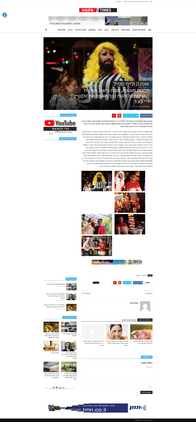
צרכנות (70, 30)
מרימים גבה (149, 293)
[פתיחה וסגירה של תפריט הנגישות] (4, 14)
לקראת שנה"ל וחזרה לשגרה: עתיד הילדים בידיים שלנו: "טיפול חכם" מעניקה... (55, 296)
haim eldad (145, 106)
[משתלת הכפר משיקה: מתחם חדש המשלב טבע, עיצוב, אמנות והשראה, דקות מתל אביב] (69, 367)
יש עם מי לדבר (86, 293)
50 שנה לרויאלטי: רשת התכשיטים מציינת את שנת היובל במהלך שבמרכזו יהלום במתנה (117, 343)
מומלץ (137, 275)
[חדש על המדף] (51, 346)
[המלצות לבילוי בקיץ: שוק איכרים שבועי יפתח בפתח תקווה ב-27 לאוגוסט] (71, 307)
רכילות (100, 30)
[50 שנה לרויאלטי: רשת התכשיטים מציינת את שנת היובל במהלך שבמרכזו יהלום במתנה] (117, 332)
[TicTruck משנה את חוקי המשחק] (71, 286)
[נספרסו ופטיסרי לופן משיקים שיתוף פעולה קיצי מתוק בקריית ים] (141, 332)
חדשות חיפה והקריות (139, 30)
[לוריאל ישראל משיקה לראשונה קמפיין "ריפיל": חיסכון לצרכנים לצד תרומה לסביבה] (92, 332)
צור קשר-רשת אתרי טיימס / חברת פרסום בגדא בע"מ (135, 1)
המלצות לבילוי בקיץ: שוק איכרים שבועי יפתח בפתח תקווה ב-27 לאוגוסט (52, 335)
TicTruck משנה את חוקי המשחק (55, 284)
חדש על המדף (55, 353)
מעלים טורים (61, 30)
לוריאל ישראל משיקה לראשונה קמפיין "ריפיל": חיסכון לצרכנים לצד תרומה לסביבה (93, 343)
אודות (151, 1)
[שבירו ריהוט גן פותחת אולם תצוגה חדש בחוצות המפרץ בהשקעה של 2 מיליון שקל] (51, 367)
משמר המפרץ (125, 30)
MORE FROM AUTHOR (129, 320)
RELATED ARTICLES (145, 320)
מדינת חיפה (115, 30)
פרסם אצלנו (118, 1)
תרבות (107, 30)
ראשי (149, 30)
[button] (45, 29)
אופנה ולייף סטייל (80, 30)
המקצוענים (91, 30)
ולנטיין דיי (144, 275)
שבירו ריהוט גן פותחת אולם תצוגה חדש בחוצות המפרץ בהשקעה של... (51, 375)
